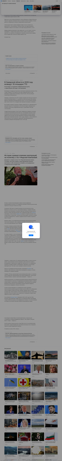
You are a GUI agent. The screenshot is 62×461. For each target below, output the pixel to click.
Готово (31, 235)
